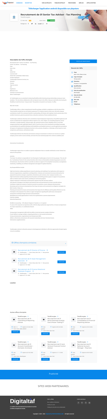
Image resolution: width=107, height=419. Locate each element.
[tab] (38, 243)
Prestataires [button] (72, 3)
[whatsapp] (43, 23)
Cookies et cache (51, 404)
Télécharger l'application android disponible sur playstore (53, 8)
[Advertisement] (53, 47)
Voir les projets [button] (46, 3)
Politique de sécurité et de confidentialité (56, 407)
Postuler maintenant (83, 61)
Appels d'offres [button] (91, 3)
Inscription (28, 3)
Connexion (19, 3)
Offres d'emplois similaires (24, 243)
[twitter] (32, 23)
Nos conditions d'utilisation (53, 402)
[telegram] (46, 23)
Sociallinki (39, 23)
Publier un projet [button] (60, 3)
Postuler (61, 252)
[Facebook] (28, 23)
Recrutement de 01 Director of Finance (31, 250)
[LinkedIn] (35, 23)
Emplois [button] (81, 3)
